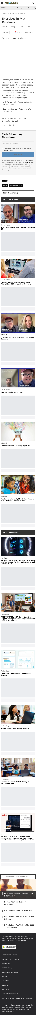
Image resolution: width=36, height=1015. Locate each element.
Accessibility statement (10, 972)
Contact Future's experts (10, 959)
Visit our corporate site (18, 940)
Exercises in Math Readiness (14, 38)
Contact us (6, 989)
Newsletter (30, 32)
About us (5, 985)
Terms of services (26, 160)
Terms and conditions (9, 955)
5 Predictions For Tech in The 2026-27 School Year (19, 926)
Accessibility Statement (10, 994)
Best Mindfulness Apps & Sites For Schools (19, 917)
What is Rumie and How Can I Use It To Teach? (18, 894)
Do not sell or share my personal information (17, 998)
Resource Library (16, 8)
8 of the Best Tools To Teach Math (18, 910)
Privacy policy (6, 963)
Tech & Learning (9, 27)
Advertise (5, 981)
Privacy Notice (28, 162)
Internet (22, 13)
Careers (5, 976)
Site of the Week (16, 186)
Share (7, 32)
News (5, 186)
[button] (2, 3)
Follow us (19, 32)
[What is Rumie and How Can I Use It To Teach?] (18, 889)
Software (14, 13)
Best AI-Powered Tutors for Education (15, 903)
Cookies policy (7, 968)
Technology (5, 13)
